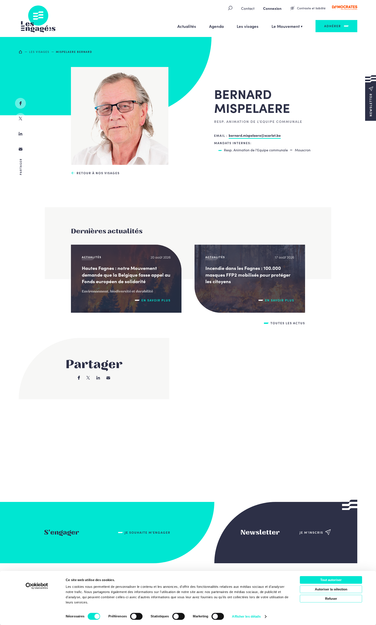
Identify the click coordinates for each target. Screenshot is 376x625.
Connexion (272, 8)
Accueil (21, 51)
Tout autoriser (331, 580)
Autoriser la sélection (331, 589)
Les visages (247, 26)
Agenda (216, 26)
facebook (20, 103)
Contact (247, 8)
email (20, 149)
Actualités (186, 26)
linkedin (20, 133)
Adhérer (332, 26)
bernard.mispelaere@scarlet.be (255, 135)
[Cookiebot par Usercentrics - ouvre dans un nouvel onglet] (37, 586)
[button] (370, 98)
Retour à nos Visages (98, 173)
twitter (20, 118)
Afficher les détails (246, 616)
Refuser (331, 598)
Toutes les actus (287, 323)
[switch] (136, 616)
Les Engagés (38, 18)
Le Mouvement (286, 26)
